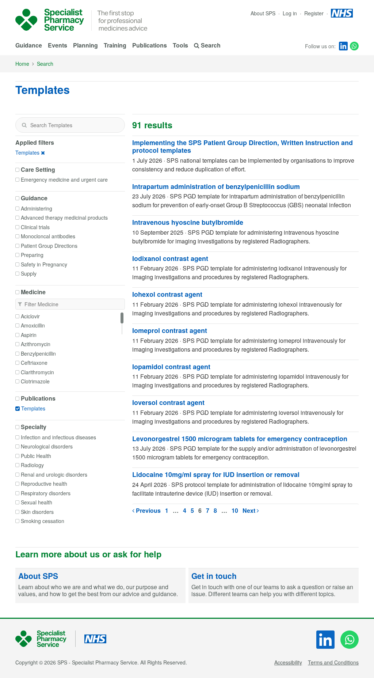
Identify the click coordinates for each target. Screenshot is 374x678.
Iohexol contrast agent (167, 294)
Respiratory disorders (45, 493)
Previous (147, 510)
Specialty (33, 427)
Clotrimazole (35, 381)
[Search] (24, 125)
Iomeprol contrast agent (169, 330)
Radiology (32, 465)
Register (314, 13)
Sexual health (36, 502)
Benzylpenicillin (38, 353)
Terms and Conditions (333, 662)
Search (45, 63)
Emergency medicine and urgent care (64, 179)
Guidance (28, 45)
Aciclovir (30, 316)
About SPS (263, 13)
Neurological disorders (47, 446)
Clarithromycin (37, 372)
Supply (29, 273)
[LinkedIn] (343, 46)
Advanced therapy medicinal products (64, 217)
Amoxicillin (33, 325)
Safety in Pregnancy (44, 264)
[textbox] (70, 125)
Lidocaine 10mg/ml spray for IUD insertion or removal (215, 474)
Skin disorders (37, 511)
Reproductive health (44, 483)
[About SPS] (100, 585)
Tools (180, 45)
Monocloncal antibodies (48, 236)
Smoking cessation (42, 520)
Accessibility (288, 662)
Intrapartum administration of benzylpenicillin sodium (216, 186)
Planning (85, 45)
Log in (290, 13)
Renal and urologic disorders (54, 474)
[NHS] (45, 638)
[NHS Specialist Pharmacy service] (49, 20)
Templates (27, 152)
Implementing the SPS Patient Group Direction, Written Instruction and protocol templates (242, 146)
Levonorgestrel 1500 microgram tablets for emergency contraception (239, 438)
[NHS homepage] (342, 13)
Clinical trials (35, 227)
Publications (149, 45)
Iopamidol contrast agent (171, 366)
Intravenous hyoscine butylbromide (187, 222)
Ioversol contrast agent (168, 402)
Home (22, 63)
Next (250, 510)
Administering (36, 208)
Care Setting (38, 169)
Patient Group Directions (49, 245)
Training (115, 45)
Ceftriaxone (34, 362)
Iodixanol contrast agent (170, 258)
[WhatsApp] (354, 46)
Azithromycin (35, 344)
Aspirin (29, 334)
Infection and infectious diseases (58, 437)
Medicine (33, 292)
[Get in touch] (273, 585)
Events (57, 45)
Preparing (32, 254)
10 (235, 510)
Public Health (36, 455)
